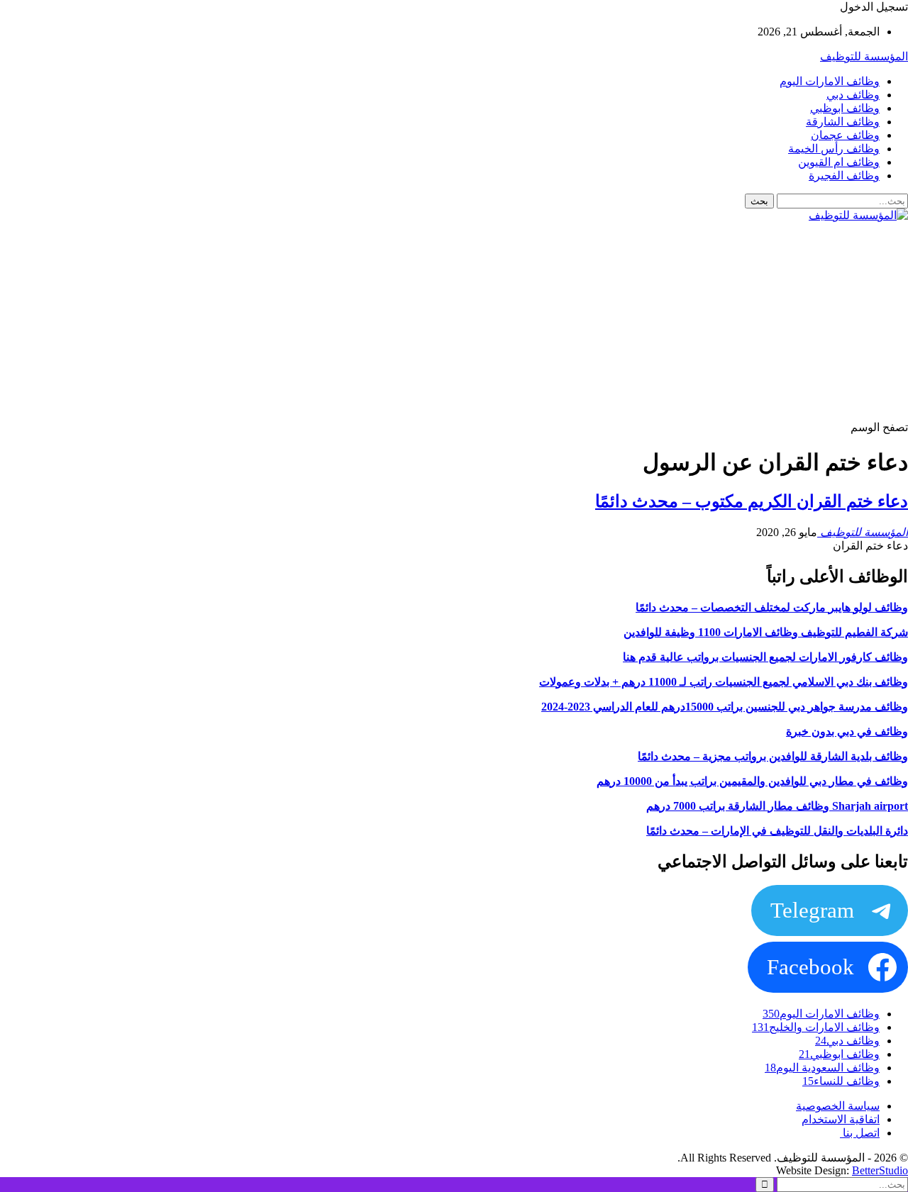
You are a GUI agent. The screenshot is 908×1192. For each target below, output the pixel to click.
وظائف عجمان (845, 135)
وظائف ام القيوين (839, 162)
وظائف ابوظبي (845, 108)
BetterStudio (880, 1170)
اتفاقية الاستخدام (841, 1119)
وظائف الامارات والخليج (816, 1027)
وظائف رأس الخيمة (834, 149)
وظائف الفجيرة (844, 175)
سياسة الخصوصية (838, 1106)
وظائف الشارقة (843, 122)
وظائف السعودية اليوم (822, 1068)
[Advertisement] (482, 321)
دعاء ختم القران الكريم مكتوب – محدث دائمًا (751, 501)
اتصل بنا (860, 1133)
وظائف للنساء (841, 1081)
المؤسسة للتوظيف (864, 56)
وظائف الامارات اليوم (830, 81)
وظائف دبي (853, 95)
